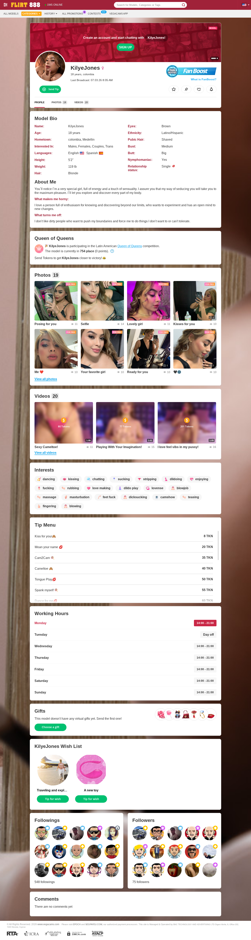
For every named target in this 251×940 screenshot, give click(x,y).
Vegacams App (118, 13)
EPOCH (77, 924)
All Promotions (72, 13)
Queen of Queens (129, 246)
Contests (94, 13)
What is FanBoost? (203, 79)
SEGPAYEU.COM (93, 924)
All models (11, 13)
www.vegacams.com (48, 924)
